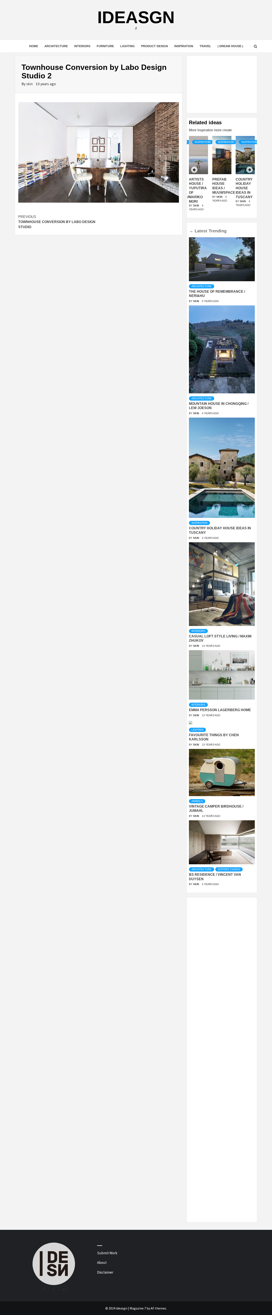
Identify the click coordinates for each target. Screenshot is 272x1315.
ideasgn (136, 17)
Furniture (105, 46)
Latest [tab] (201, 231)
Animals (197, 801)
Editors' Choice (229, 869)
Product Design (154, 46)
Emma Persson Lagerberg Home (220, 710)
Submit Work (107, 1253)
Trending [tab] (218, 231)
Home (33, 46)
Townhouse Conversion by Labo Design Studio (56, 222)
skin (30, 83)
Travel (205, 46)
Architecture (56, 46)
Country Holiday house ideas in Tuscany (220, 188)
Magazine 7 (138, 1308)
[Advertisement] (222, 84)
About (102, 1262)
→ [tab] (191, 231)
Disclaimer (105, 1272)
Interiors (82, 46)
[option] (222, 176)
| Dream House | (230, 46)
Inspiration (183, 46)
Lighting (127, 46)
